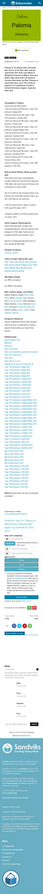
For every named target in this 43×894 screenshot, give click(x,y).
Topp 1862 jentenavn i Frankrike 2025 (18, 427)
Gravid (21, 565)
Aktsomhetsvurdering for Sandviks (15, 798)
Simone (21, 262)
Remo (7, 307)
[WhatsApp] (30, 626)
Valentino (8, 313)
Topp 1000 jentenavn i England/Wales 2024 (21, 406)
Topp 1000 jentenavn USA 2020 (16, 481)
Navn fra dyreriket (11, 349)
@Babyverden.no (21, 735)
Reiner (33, 304)
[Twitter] (19, 626)
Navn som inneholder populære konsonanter (21, 352)
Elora (19, 693)
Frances (13, 301)
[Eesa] (21, 650)
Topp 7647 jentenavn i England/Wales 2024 (21, 403)
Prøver (21, 560)
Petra (30, 265)
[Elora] (10, 694)
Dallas (25, 298)
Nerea (30, 268)
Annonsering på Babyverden (12, 850)
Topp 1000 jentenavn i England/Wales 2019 (21, 424)
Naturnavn (8, 346)
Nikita (18, 268)
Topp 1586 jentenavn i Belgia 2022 (17, 376)
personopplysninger (9, 793)
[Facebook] (14, 626)
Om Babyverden (8, 846)
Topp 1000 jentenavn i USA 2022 (17, 475)
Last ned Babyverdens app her (16, 514)
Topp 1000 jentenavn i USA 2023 (17, 472)
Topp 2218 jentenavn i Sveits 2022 (17, 397)
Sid (25, 307)
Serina (27, 262)
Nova (6, 268)
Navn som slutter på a (13, 355)
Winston (15, 313)
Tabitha (26, 310)
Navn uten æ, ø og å (12, 361)
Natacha (15, 271)
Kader (36, 619)
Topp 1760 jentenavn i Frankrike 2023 (18, 433)
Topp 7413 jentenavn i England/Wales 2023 (21, 409)
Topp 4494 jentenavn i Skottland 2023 (19, 448)
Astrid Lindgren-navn (12, 340)
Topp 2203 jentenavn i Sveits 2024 (17, 391)
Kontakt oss (6, 857)
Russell (20, 307)
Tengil (7, 619)
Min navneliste (23, 50)
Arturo (26, 295)
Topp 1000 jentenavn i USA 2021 (17, 478)
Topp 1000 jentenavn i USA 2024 (17, 469)
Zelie (6, 262)
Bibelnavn (8, 343)
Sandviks (5, 762)
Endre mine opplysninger (11, 864)
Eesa (7, 666)
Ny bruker (5, 860)
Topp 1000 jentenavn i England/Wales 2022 (21, 415)
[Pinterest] (24, 626)
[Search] (40, 3)
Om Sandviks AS (8, 853)
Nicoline (24, 268)
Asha (32, 295)
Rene (6, 265)
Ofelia (35, 265)
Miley (19, 683)
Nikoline (12, 268)
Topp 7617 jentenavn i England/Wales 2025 (21, 400)
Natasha (8, 271)
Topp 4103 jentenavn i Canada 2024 (18, 379)
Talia (16, 262)
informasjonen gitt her (19, 578)
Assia (7, 298)
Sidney (29, 307)
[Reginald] (10, 705)
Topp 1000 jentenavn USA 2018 (16, 487)
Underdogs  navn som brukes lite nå (19, 364)
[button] (4, 3)
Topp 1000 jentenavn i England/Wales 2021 (21, 418)
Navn (4, 7)
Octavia (20, 304)
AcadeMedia (23, 769)
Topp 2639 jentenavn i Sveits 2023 (17, 394)
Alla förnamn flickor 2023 (14, 457)
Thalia (11, 262)
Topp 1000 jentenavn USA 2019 (16, 484)
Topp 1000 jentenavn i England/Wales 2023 (21, 412)
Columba (8, 253)
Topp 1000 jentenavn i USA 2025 (17, 466)
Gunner (19, 301)
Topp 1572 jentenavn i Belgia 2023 (17, 373)
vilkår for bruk (26, 601)
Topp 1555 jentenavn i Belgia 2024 (17, 370)
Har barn (21, 569)
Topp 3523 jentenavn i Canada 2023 (18, 382)
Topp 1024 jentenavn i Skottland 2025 (19, 445)
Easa (18, 713)
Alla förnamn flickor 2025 (14, 451)
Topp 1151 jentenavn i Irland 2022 (17, 439)
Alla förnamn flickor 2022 (14, 460)
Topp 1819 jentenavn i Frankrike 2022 (18, 436)
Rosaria (33, 262)
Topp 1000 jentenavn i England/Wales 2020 (21, 421)
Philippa (24, 265)
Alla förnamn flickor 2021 (14, 463)
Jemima (15, 253)
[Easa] (10, 715)
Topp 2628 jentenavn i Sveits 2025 (17, 388)
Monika (21, 271)
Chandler (18, 298)
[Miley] (10, 684)
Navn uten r (9, 358)
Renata (18, 265)
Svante (20, 310)
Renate (11, 265)
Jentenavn (10, 7)
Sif (33, 307)
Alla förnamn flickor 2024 (14, 454)
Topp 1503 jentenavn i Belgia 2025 (17, 367)
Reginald (20, 703)
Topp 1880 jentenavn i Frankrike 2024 (18, 430)
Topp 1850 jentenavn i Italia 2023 (17, 442)
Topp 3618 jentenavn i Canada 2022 (18, 385)
